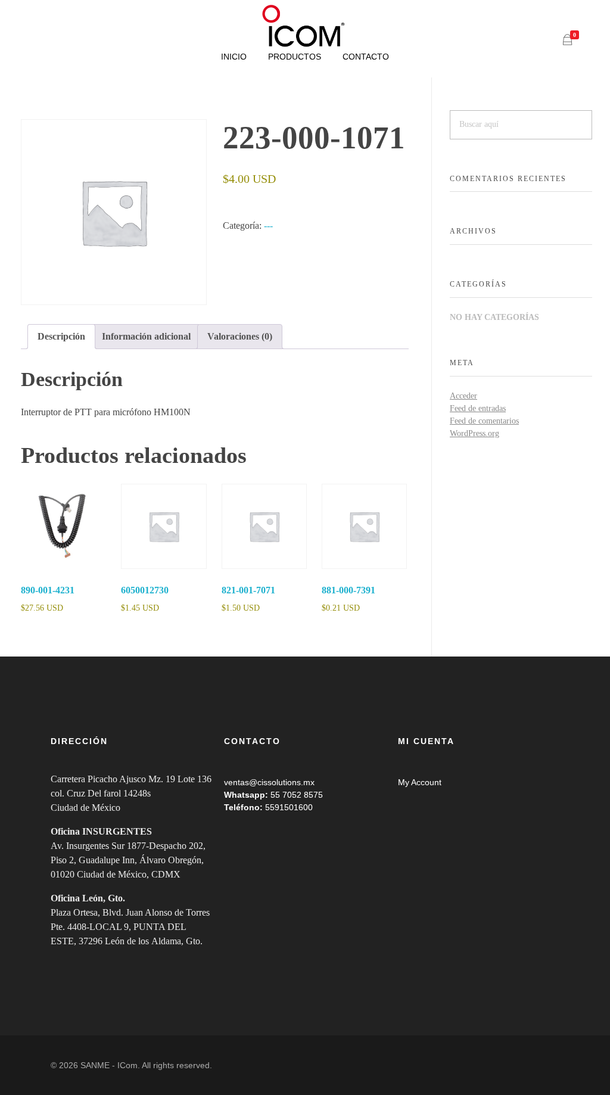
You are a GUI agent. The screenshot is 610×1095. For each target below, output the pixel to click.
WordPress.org (474, 433)
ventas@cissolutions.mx (269, 782)
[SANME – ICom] (305, 26)
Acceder (463, 395)
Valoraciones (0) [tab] (239, 336)
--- (268, 225)
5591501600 (289, 807)
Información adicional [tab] (146, 336)
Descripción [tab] (61, 336)
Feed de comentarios (484, 420)
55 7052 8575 (296, 795)
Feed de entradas (478, 408)
